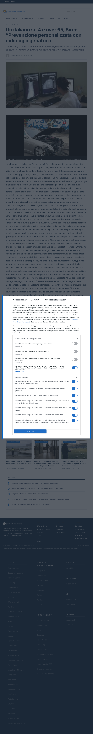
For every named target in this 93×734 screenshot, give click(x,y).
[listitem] (46, 339)
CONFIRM (30, 431)
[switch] (75, 343)
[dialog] (46, 367)
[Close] (86, 300)
